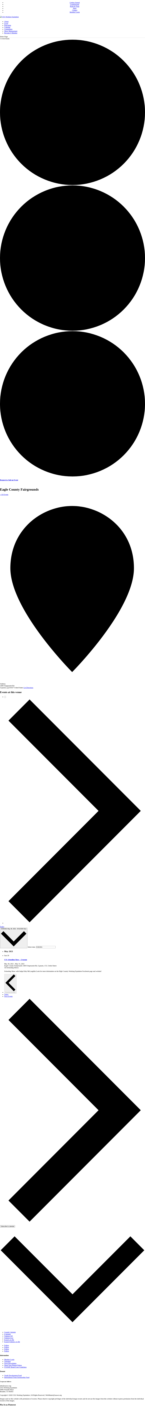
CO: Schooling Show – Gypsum (15, 960)
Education (7, 25)
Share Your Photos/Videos (13, 1365)
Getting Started (75, 3)
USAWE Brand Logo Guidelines (15, 1367)
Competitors (8, 29)
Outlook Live (8, 1338)
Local (6, 23)
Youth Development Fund (13, 1375)
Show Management (10, 31)
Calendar (7, 27)
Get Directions (28, 688)
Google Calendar (10, 1332)
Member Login (75, 12)
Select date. (32, 947)
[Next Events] (74, 923)
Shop (74, 8)
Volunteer (7, 1361)
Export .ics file (9, 1340)
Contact (74, 10)
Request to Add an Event (9, 480)
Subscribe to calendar (7, 1226)
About (6, 21)
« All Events (4, 495)
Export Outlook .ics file (12, 1342)
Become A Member (10, 33)
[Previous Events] (5, 697)
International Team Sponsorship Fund (16, 1377)
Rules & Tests (74, 6)
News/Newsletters (10, 1363)
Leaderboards (74, 4)
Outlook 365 (8, 1336)
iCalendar (7, 1334)
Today (2, 927)
